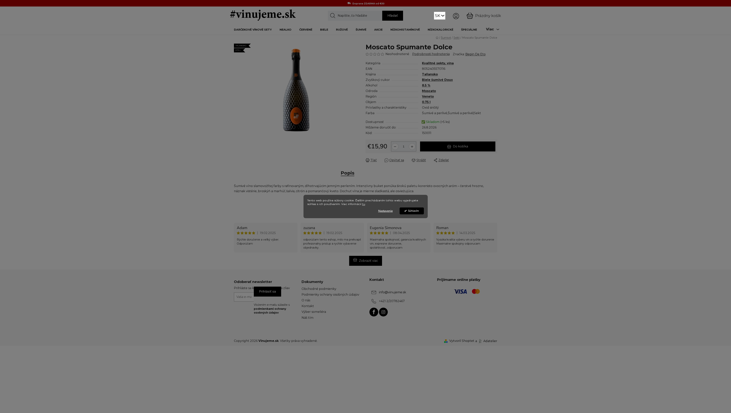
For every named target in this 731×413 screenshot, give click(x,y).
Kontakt (308, 306)
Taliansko (430, 74)
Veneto (428, 96)
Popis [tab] (347, 173)
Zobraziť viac (368, 261)
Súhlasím (413, 211)
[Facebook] (373, 312)
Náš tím (307, 318)
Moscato (429, 91)
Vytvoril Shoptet (461, 341)
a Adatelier (486, 341)
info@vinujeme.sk (392, 292)
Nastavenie (385, 211)
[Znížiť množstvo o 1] (394, 145)
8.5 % (426, 85)
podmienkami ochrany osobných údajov (270, 310)
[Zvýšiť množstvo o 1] (412, 145)
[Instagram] (383, 312)
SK (437, 15)
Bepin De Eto (475, 54)
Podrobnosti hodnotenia (431, 54)
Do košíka (460, 146)
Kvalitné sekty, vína (438, 63)
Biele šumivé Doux (437, 80)
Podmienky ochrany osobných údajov (330, 294)
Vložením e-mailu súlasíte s (272, 308)
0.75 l (426, 102)
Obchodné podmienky (319, 289)
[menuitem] (253, 29)
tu (363, 204)
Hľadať (392, 15)
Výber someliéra (314, 312)
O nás (306, 300)
